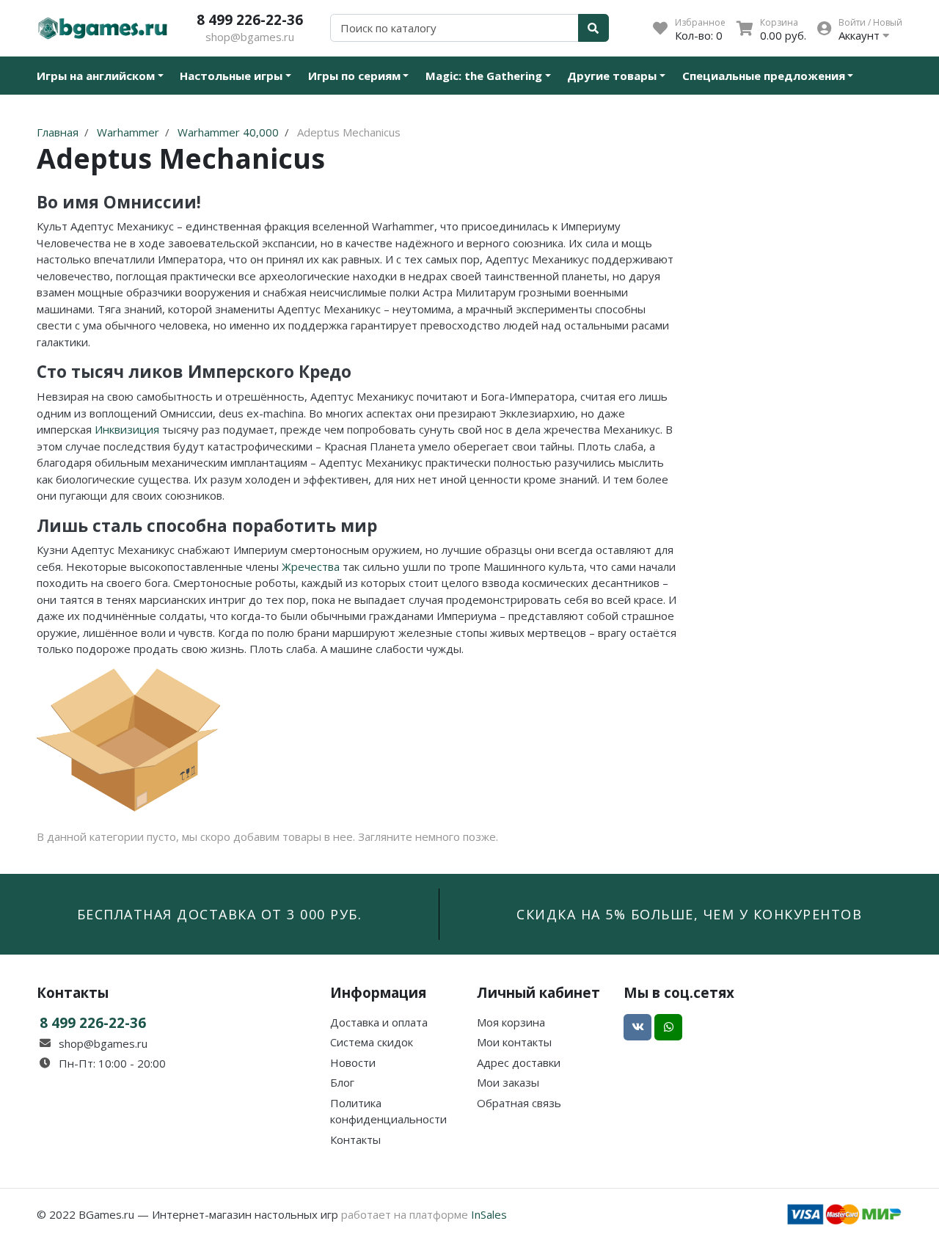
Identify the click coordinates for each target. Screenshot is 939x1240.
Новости (353, 1062)
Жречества (311, 566)
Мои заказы (508, 1082)
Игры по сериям (354, 75)
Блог (342, 1082)
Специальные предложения (763, 75)
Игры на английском (96, 75)
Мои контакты (514, 1042)
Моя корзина (511, 1022)
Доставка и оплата (379, 1022)
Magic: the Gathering (483, 75)
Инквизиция (127, 429)
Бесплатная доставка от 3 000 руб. (219, 914)
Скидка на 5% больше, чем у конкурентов (689, 914)
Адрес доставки (518, 1062)
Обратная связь (519, 1102)
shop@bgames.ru (249, 36)
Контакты (355, 1139)
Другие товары (612, 75)
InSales (489, 1214)
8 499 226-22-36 (250, 19)
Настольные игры (231, 75)
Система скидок (371, 1042)
